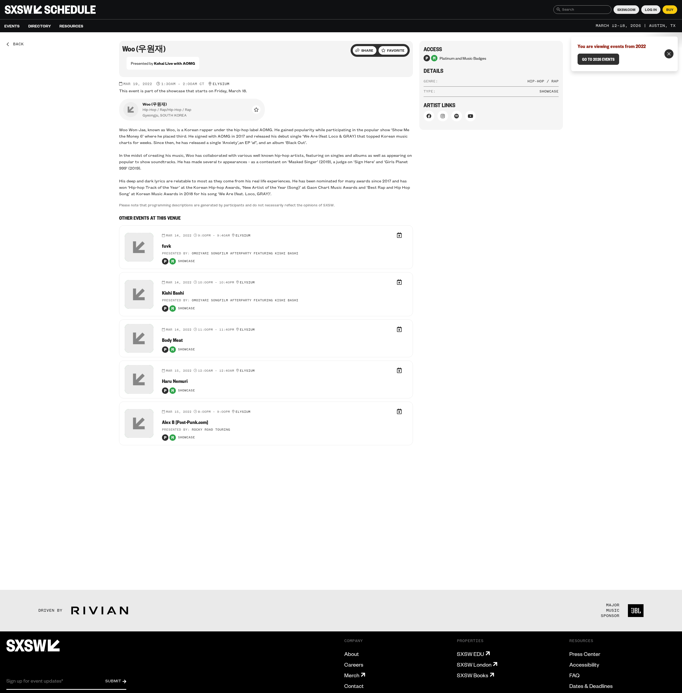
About (351, 654)
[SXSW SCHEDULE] (50, 9)
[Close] (668, 53)
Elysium (221, 84)
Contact (354, 686)
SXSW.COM (626, 9)
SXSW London (474, 664)
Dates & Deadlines (591, 686)
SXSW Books (472, 675)
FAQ (574, 675)
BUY (669, 9)
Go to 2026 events (598, 59)
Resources (71, 25)
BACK (16, 44)
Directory (39, 25)
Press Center (584, 654)
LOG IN (651, 9)
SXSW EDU (470, 654)
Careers (353, 664)
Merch (351, 675)
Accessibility (584, 664)
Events (12, 25)
